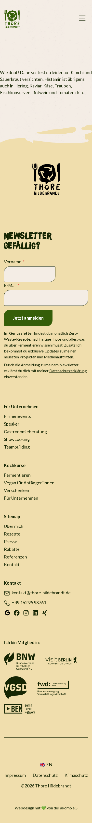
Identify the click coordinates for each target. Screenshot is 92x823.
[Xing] (44, 612)
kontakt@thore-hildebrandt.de (41, 592)
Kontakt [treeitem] (12, 564)
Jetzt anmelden (28, 318)
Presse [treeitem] (10, 541)
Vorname (12, 261)
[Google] (7, 612)
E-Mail (10, 285)
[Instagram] (26, 612)
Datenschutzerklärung (68, 370)
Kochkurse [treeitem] (15, 465)
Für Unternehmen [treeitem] (21, 406)
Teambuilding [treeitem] (17, 447)
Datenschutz (45, 775)
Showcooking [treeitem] (17, 439)
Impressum (15, 775)
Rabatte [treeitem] (12, 549)
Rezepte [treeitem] (12, 533)
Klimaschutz (76, 775)
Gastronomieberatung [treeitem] (25, 431)
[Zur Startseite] (12, 19)
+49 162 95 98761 (29, 602)
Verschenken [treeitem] (16, 490)
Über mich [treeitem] (13, 526)
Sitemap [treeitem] (12, 516)
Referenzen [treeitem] (15, 556)
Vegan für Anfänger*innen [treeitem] (29, 482)
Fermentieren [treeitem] (17, 475)
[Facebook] (16, 612)
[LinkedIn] (35, 612)
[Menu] (82, 19)
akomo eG (69, 807)
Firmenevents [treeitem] (17, 416)
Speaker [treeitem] (11, 424)
